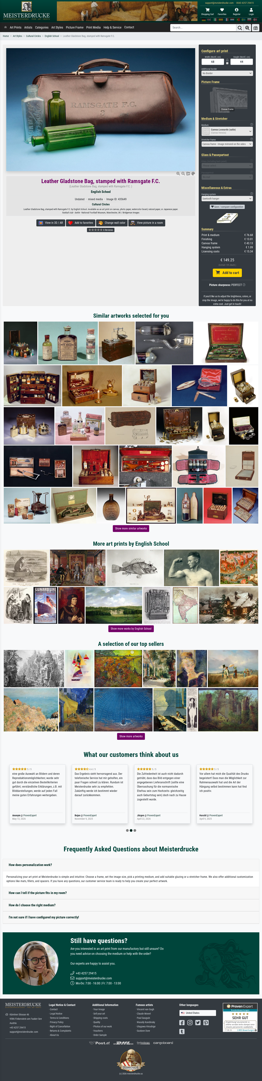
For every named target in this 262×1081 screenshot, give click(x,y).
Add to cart (229, 273)
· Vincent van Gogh (145, 1009)
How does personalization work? (30, 865)
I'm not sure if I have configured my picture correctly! (44, 917)
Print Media (93, 27)
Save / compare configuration (228, 206)
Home (6, 36)
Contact (129, 27)
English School (52, 36)
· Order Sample (99, 1035)
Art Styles (57, 27)
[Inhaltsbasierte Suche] (247, 27)
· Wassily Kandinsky (145, 1022)
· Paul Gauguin (143, 1017)
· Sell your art (98, 1013)
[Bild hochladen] (255, 27)
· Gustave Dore (143, 1030)
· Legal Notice (55, 1013)
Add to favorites (83, 222)
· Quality (96, 1022)
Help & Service (112, 27)
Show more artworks (131, 736)
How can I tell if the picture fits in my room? (38, 893)
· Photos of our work (102, 1026)
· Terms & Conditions (59, 1017)
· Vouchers (97, 1030)
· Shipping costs (100, 1017)
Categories (41, 27)
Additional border (209, 69)
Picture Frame (74, 27)
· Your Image (98, 1009)
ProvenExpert (29, 815)
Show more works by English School (131, 628)
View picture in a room (149, 222)
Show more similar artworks (131, 528)
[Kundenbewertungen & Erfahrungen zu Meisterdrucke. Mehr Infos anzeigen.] (240, 1017)
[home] (5, 27)
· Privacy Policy (56, 1022)
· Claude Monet (143, 1013)
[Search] (240, 27)
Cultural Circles (33, 36)
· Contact (53, 1009)
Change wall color (114, 222)
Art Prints (15, 27)
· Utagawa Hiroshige (146, 1026)
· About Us (54, 1035)
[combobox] (227, 73)
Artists (28, 27)
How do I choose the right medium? (32, 905)
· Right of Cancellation (59, 1026)
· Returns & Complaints (60, 1030)
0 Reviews (108, 230)
